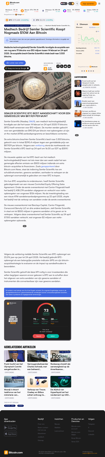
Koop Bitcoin (76, 438)
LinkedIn (91, 434)
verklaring (40, 145)
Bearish (39, 336)
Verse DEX (75, 442)
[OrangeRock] (19, 14)
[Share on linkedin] (69, 66)
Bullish (53, 336)
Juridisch (41, 437)
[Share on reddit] (65, 66)
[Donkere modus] (71, 3)
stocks (20, 405)
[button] (28, 68)
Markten (57, 427)
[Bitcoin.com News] (12, 3)
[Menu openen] (99, 3)
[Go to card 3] (86, 71)
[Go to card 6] (93, 71)
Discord (91, 431)
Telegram (91, 424)
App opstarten (88, 3)
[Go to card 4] (88, 71)
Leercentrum (59, 431)
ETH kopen (96, 24)
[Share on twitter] (61, 66)
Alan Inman (50, 68)
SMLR (31, 121)
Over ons (41, 424)
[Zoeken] (77, 3)
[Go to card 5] (91, 71)
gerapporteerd (48, 166)
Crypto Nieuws (41, 25)
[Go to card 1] (82, 71)
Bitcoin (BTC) (9, 405)
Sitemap (41, 440)
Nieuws (34, 25)
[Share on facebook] (58, 66)
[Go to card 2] (84, 71)
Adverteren (42, 433)
